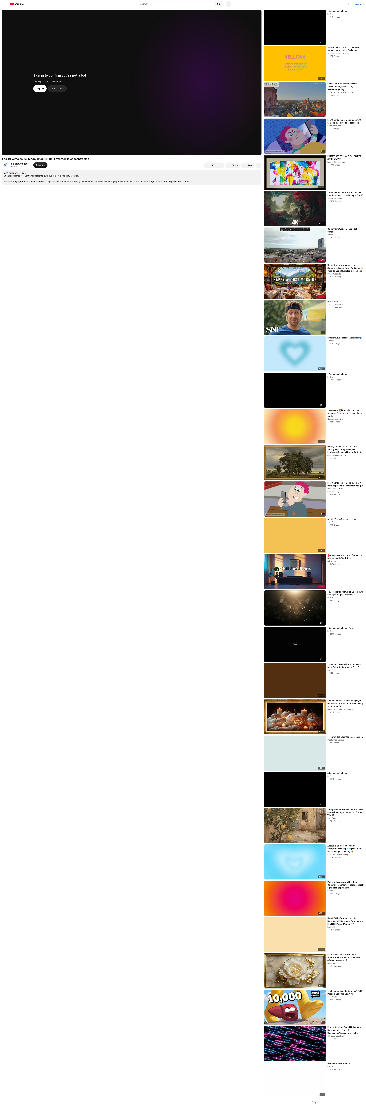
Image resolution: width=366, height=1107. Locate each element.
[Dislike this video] (220, 165)
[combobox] (177, 4)
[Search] (218, 4)
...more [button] (185, 181)
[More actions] (258, 165)
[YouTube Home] (17, 4)
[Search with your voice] (228, 4)
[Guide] (5, 4)
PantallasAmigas (18, 163)
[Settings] (344, 4)
